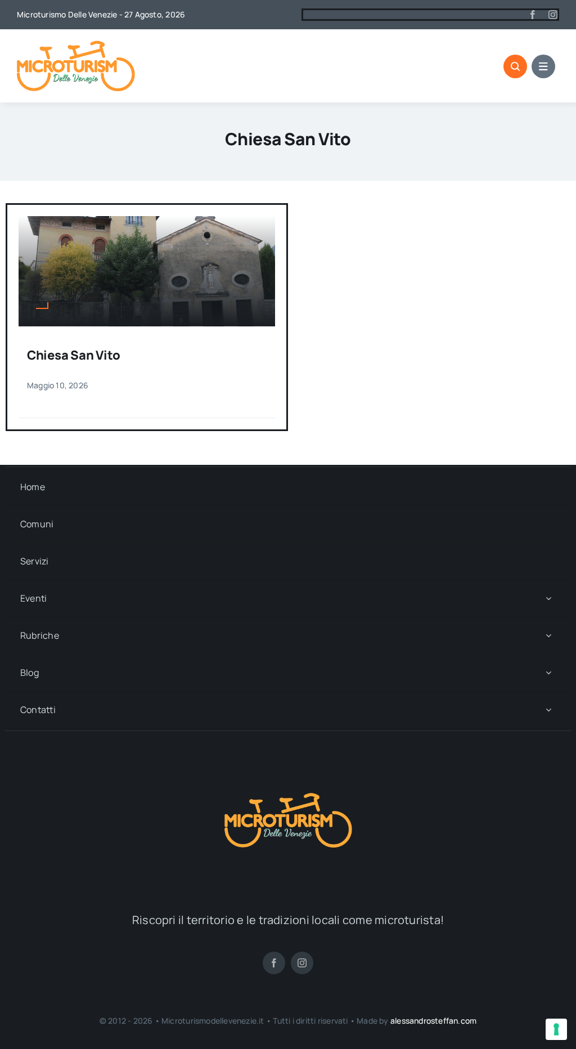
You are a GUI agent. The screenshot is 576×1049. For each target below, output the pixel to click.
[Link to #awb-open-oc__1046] (515, 66)
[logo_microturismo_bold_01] (76, 45)
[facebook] (532, 14)
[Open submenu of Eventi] (548, 598)
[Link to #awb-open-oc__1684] (543, 66)
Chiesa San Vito (73, 355)
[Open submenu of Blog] (548, 672)
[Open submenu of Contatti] (548, 710)
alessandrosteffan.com (433, 1020)
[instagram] (552, 14)
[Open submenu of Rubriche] (548, 635)
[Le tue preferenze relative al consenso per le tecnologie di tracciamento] (556, 1029)
